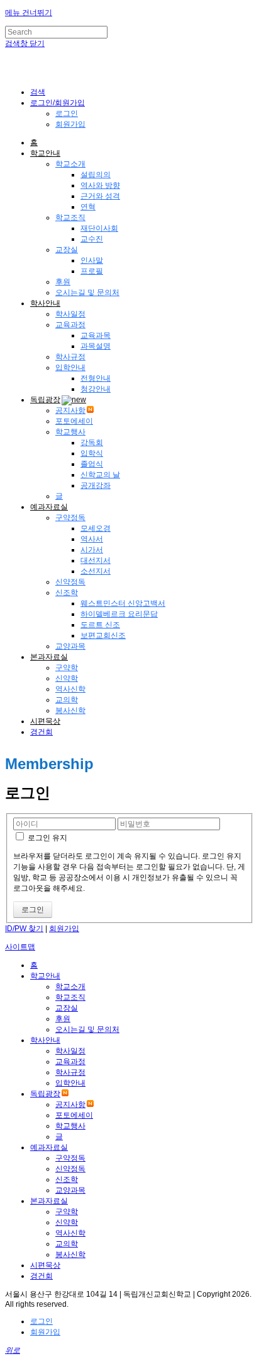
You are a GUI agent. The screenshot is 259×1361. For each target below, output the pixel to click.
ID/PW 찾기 (24, 928)
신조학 (66, 592)
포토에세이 (74, 421)
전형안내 (95, 378)
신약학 (66, 678)
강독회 (91, 442)
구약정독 (70, 517)
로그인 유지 (46, 837)
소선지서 (95, 571)
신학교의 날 (100, 474)
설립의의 (95, 174)
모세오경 (95, 528)
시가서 (91, 549)
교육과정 (70, 324)
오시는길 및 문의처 (87, 292)
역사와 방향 (100, 185)
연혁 (88, 206)
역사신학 (70, 689)
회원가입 (70, 124)
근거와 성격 (100, 196)
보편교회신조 (103, 635)
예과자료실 (49, 506)
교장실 (66, 249)
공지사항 (70, 410)
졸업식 (91, 464)
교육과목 (95, 335)
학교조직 (70, 217)
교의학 (66, 699)
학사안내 (45, 303)
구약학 (66, 667)
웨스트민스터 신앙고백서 (122, 603)
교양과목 (70, 646)
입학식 (91, 453)
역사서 (91, 539)
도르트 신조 (100, 624)
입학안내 (70, 367)
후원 (62, 281)
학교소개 (70, 163)
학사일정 (70, 314)
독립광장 (45, 399)
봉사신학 (70, 710)
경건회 (41, 731)
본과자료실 (49, 656)
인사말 (91, 260)
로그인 (66, 113)
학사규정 (70, 356)
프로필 (91, 271)
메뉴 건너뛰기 (28, 12)
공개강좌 (95, 485)
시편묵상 (45, 721)
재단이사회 (99, 228)
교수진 (91, 239)
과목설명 (95, 346)
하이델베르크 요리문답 (119, 614)
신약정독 (70, 581)
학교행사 (70, 431)
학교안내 (45, 153)
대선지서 (95, 560)
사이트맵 (20, 946)
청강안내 (95, 389)
